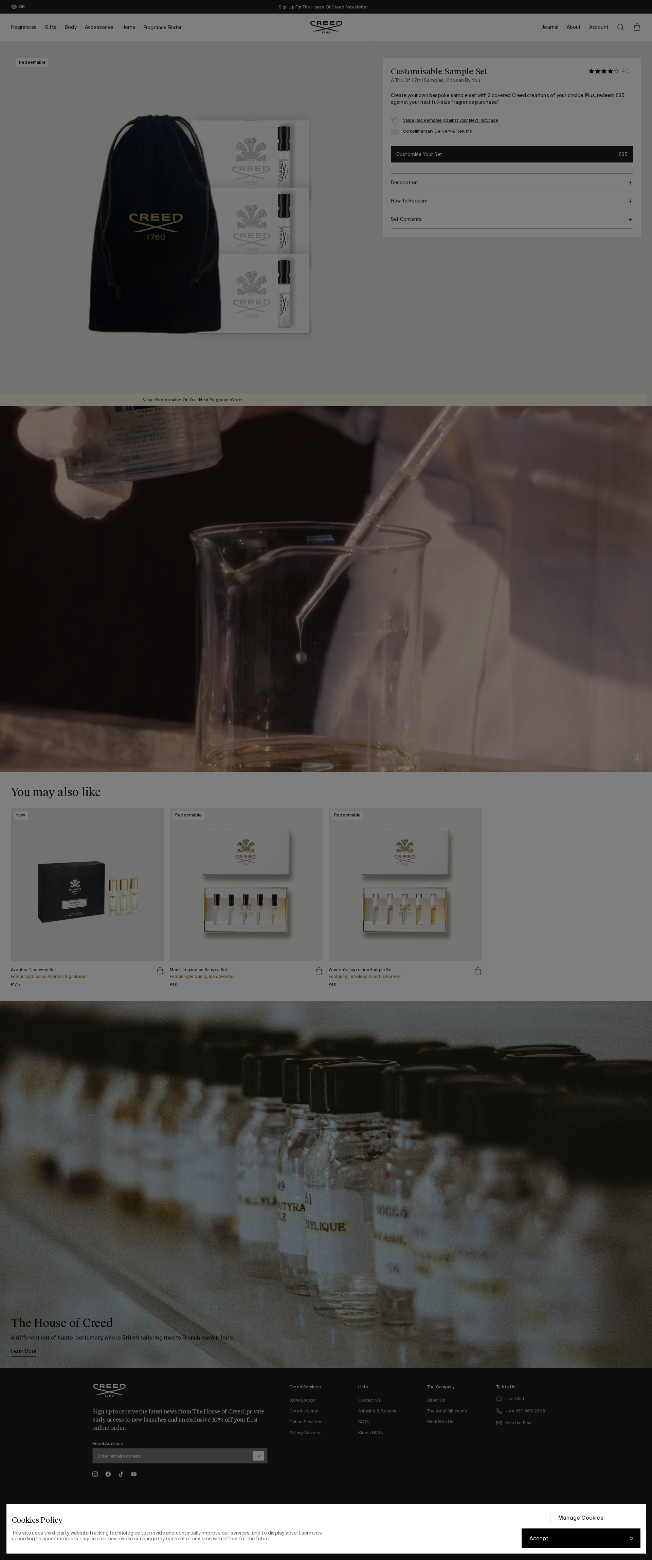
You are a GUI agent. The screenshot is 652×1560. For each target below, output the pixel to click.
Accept (538, 1538)
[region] (326, 1529)
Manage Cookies (580, 1518)
